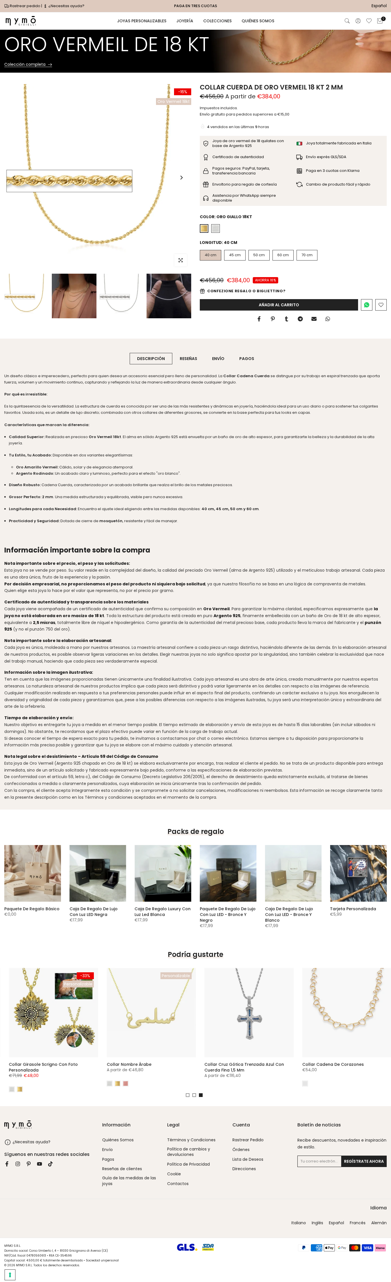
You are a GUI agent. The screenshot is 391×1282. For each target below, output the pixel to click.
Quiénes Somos (118, 1140)
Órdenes (241, 1149)
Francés (358, 1223)
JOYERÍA (184, 21)
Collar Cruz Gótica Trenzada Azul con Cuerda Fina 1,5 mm (240, 1067)
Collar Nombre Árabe (124, 1064)
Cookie (174, 1174)
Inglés (317, 1223)
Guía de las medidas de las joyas (129, 1180)
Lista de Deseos (247, 1159)
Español (336, 1223)
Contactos (178, 1183)
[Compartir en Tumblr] (286, 318)
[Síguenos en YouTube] (39, 1163)
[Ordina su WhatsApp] (366, 305)
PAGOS (246, 358)
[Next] (181, 177)
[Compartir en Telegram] (300, 318)
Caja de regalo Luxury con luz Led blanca (163, 911)
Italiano (298, 1223)
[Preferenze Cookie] (10, 1274)
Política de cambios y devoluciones (188, 1152)
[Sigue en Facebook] (6, 1163)
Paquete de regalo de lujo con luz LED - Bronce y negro (228, 914)
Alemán (379, 1223)
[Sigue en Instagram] (17, 1163)
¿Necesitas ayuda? (66, 6)
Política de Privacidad (188, 1164)
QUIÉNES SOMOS (258, 21)
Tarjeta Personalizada (353, 908)
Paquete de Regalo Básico (32, 908)
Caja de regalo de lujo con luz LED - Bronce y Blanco (289, 914)
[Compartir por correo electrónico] (314, 318)
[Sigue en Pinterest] (28, 1163)
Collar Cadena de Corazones (328, 1064)
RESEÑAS (188, 358)
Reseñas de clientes (122, 1169)
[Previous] (14, 177)
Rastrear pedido (25, 6)
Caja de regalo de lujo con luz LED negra (94, 911)
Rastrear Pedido (248, 1140)
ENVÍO (218, 358)
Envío (205, 114)
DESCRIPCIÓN (151, 358)
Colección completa (25, 64)
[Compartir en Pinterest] (272, 318)
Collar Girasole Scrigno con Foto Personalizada (39, 1067)
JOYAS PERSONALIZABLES (141, 21)
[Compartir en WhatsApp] (327, 318)
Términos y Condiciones (191, 1140)
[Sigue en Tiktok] (50, 1163)
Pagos (108, 1159)
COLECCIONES (217, 21)
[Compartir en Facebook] (259, 318)
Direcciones (244, 1169)
